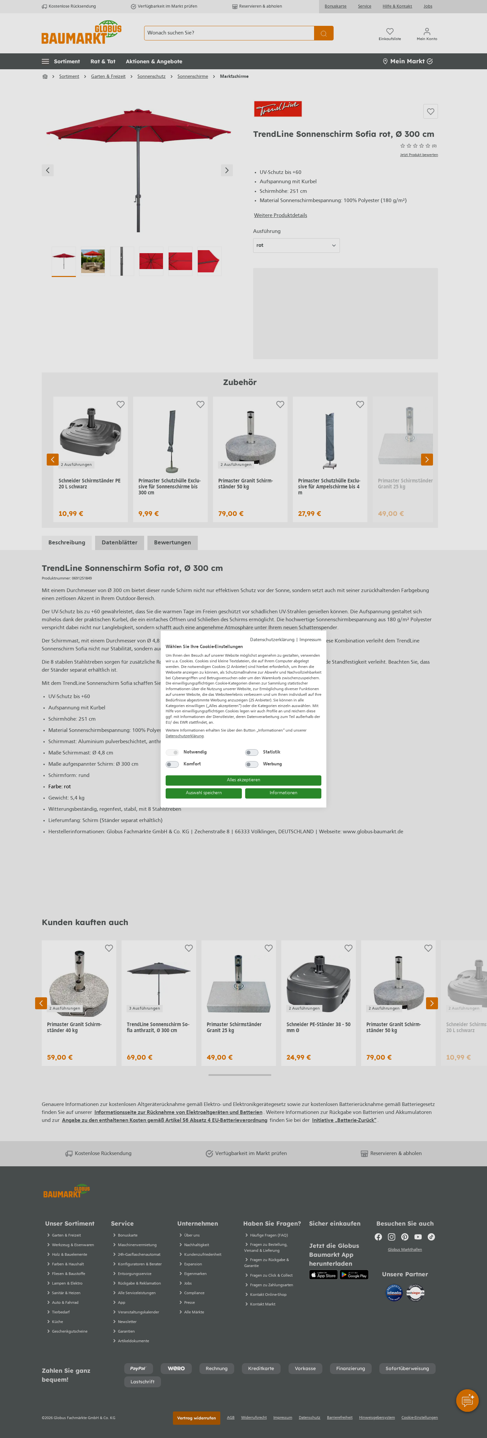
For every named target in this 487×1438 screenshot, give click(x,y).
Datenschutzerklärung (272, 640)
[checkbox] (172, 752)
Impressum (310, 640)
